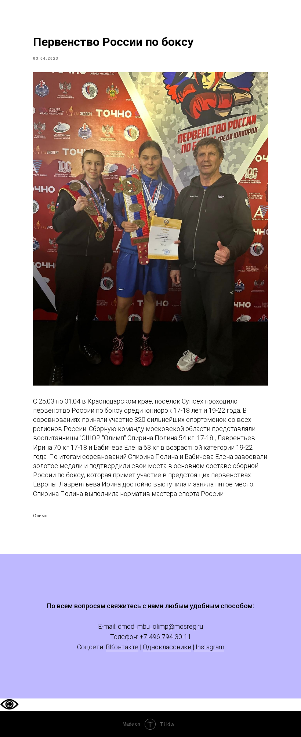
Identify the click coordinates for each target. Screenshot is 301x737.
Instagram (209, 647)
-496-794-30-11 (169, 637)
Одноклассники (167, 647)
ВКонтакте (122, 647)
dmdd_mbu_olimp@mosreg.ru (160, 626)
